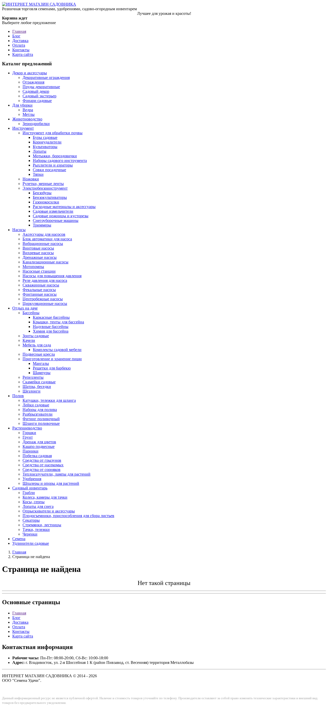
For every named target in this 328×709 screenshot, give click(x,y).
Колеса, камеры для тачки (45, 497)
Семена (18, 539)
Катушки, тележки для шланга (49, 400)
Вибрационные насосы (43, 243)
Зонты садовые (36, 336)
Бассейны (31, 313)
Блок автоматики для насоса (47, 239)
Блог (16, 36)
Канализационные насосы (45, 262)
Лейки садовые (36, 405)
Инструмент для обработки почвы (53, 133)
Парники (30, 451)
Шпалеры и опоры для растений (51, 483)
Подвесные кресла (39, 354)
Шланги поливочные (41, 423)
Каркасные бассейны (51, 317)
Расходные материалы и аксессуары (64, 206)
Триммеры (42, 225)
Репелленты (33, 377)
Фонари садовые (37, 100)
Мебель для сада (37, 345)
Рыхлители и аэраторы (53, 165)
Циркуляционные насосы (45, 303)
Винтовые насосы (38, 248)
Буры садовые (45, 137)
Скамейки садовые (39, 382)
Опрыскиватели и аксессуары (49, 511)
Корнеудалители (47, 142)
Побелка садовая (37, 456)
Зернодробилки (36, 123)
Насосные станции (39, 271)
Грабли (29, 492)
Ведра (28, 110)
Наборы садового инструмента (60, 160)
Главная (19, 31)
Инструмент (23, 128)
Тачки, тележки (36, 529)
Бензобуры (42, 193)
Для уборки (22, 105)
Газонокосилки (46, 202)
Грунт (28, 437)
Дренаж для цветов (39, 442)
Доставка (20, 40)
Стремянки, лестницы (42, 525)
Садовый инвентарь (29, 488)
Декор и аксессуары (29, 73)
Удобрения (32, 479)
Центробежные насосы (43, 299)
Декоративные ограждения (46, 77)
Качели (29, 340)
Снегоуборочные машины (55, 220)
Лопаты (39, 151)
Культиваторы (45, 147)
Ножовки (31, 179)
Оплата (18, 45)
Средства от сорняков (41, 469)
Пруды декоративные (41, 87)
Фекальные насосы (39, 289)
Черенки (30, 534)
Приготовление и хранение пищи (52, 359)
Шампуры (41, 373)
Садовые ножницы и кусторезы (60, 216)
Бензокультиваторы (50, 197)
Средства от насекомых (43, 465)
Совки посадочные (49, 170)
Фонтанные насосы (40, 294)
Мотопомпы (33, 266)
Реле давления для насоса (45, 280)
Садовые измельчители (53, 211)
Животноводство (27, 119)
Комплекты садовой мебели (57, 349)
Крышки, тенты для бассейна (58, 322)
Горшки (29, 432)
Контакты (20, 50)
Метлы (29, 114)
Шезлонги (31, 391)
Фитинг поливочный (41, 419)
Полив (18, 396)
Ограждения (33, 82)
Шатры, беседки (37, 386)
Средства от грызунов (42, 460)
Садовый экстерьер (39, 96)
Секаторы (31, 520)
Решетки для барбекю (52, 368)
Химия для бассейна (50, 331)
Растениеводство (27, 428)
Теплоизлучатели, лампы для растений (56, 474)
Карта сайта (22, 54)
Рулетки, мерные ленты (43, 183)
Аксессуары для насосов (44, 234)
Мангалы (41, 363)
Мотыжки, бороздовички (55, 156)
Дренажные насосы (40, 257)
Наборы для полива (40, 409)
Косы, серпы (34, 502)
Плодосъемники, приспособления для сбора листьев (68, 515)
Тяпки (38, 174)
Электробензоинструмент (45, 188)
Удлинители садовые (30, 543)
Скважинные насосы (41, 285)
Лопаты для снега (38, 506)
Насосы (19, 230)
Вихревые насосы (38, 253)
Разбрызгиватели (38, 414)
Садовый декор (36, 91)
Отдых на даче (25, 308)
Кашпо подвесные (39, 446)
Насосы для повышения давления (52, 276)
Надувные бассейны (50, 326)
